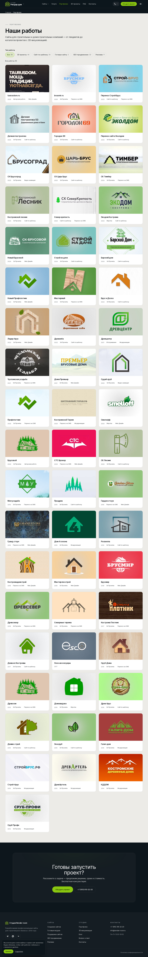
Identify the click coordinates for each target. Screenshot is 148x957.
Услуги (54, 4)
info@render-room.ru (118, 930)
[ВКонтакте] (18, 936)
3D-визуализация (85, 930)
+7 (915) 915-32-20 (85, 890)
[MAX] (13, 936)
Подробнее (19, 951)
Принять (8, 951)
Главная (8, 12)
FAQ (84, 4)
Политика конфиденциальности (132, 952)
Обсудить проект (129, 4)
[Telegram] (7, 936)
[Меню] (140, 4)
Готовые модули (53, 930)
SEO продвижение (54, 938)
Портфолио (63, 4)
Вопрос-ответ (84, 938)
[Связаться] (116, 4)
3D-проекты (75, 4)
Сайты (44, 4)
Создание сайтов (54, 927)
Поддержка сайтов (54, 934)
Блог (80, 934)
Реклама (50, 942)
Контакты (92, 4)
